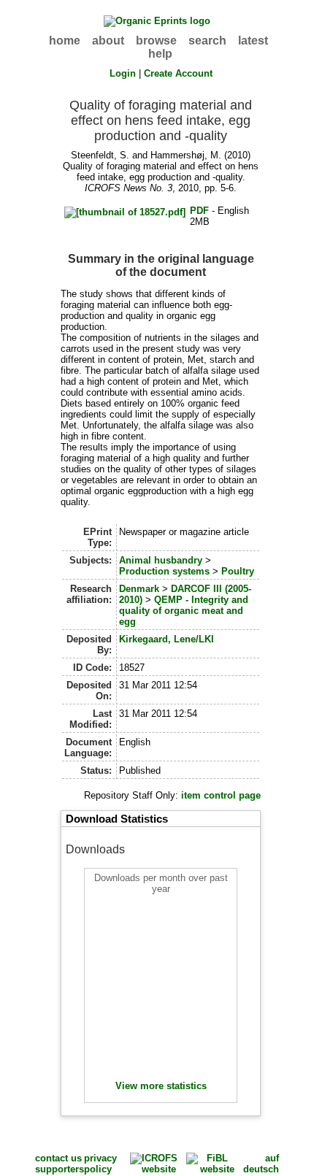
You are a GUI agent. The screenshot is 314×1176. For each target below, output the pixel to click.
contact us (58, 1158)
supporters (59, 1169)
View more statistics (161, 1085)
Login (123, 73)
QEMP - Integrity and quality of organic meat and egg (183, 610)
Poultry (237, 571)
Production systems (164, 571)
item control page (221, 795)
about (108, 40)
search (207, 40)
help (160, 53)
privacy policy (100, 1164)
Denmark (139, 588)
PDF (199, 210)
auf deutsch (261, 1164)
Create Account (178, 73)
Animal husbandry (160, 560)
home (64, 40)
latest (253, 40)
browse (156, 40)
